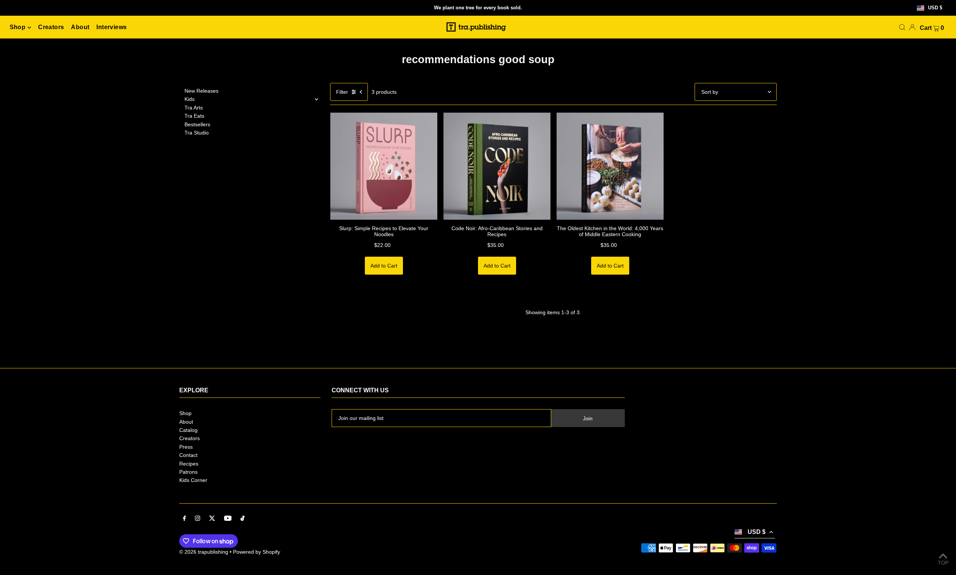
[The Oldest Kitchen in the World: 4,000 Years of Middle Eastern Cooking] (610, 166)
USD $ (935, 8)
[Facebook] (184, 519)
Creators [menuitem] (51, 27)
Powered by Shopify (256, 552)
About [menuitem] (80, 27)
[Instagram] (197, 519)
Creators (189, 438)
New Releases (201, 91)
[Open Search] (902, 27)
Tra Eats (194, 116)
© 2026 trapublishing (203, 552)
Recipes (188, 464)
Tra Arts (193, 108)
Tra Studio (196, 133)
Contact (188, 455)
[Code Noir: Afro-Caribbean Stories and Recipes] (496, 166)
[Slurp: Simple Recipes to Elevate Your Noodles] (383, 166)
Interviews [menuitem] (111, 27)
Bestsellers (197, 124)
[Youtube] (228, 519)
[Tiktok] (242, 519)
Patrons (188, 472)
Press (186, 447)
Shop (185, 413)
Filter (342, 92)
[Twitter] (212, 519)
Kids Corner (193, 480)
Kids (189, 99)
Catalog (188, 430)
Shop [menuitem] (18, 27)
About (186, 422)
